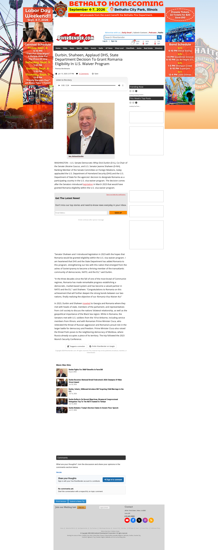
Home (58, 48)
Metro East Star (105, 531)
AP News (109, 48)
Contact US (116, 528)
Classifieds (130, 48)
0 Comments (84, 74)
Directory (158, 48)
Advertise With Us (71, 528)
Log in (105, 41)
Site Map (123, 528)
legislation (88, 184)
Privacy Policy (145, 528)
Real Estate (148, 48)
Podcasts (152, 32)
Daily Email (127, 32)
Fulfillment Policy (155, 528)
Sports (79, 48)
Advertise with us (112, 32)
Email (106, 507)
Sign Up (114, 41)
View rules (59, 472)
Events (93, 48)
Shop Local (119, 48)
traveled (86, 303)
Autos (139, 48)
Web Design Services (104, 528)
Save (96, 73)
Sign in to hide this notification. (116, 195)
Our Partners (93, 528)
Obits (86, 48)
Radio (160, 32)
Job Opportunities (83, 528)
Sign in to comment (114, 480)
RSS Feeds (131, 528)
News (72, 48)
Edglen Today (115, 531)
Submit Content (140, 32)
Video (65, 48)
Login (101, 507)
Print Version (61, 501)
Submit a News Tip (77, 501)
